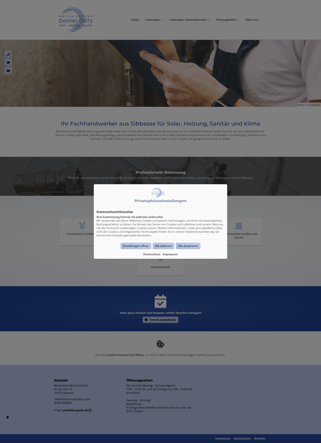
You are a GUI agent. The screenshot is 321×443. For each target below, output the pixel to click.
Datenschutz (151, 254)
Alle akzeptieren (188, 246)
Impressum (170, 254)
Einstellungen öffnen (136, 246)
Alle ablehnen (163, 246)
